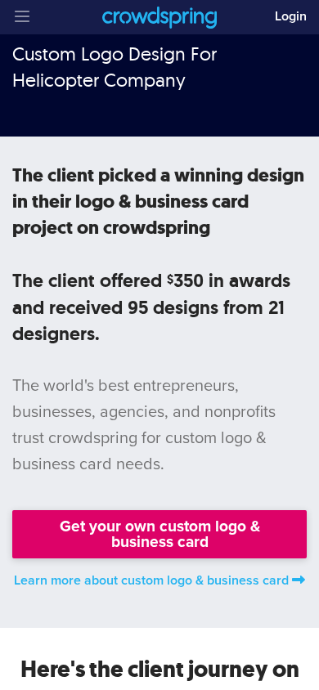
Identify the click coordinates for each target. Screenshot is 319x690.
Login (291, 16)
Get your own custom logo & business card (160, 534)
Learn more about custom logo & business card (151, 580)
